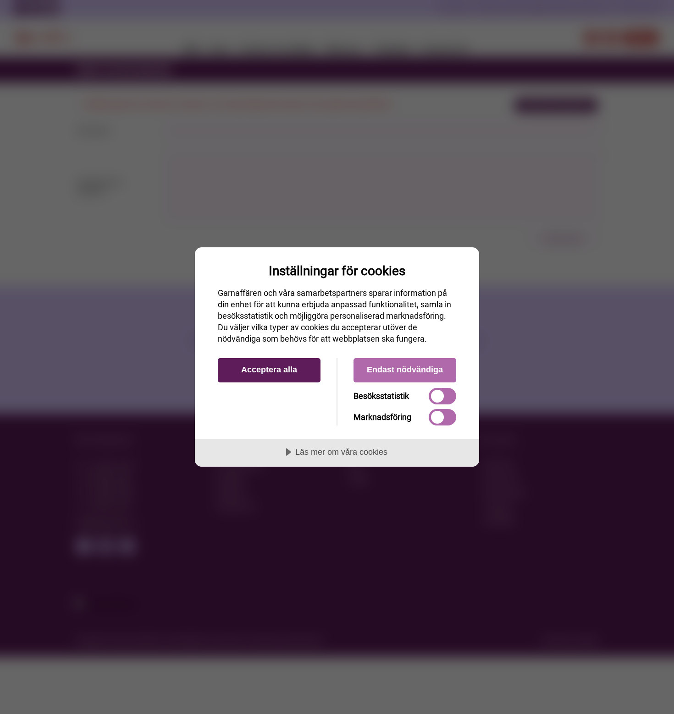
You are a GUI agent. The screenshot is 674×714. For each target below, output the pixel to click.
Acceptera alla (269, 369)
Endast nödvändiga (405, 369)
